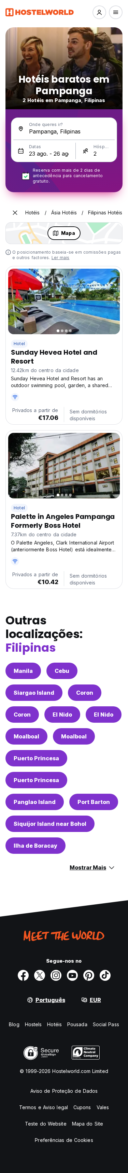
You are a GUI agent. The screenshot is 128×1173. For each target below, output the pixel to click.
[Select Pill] (99, 12)
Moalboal (26, 736)
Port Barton (93, 802)
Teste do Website (46, 1124)
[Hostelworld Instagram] (56, 975)
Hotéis (54, 1024)
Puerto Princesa (36, 758)
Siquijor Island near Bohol (50, 823)
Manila (23, 670)
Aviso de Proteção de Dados (64, 1091)
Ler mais (61, 257)
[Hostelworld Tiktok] (105, 975)
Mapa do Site (87, 1124)
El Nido (62, 714)
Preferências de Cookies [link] (64, 1140)
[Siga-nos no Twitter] (39, 975)
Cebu (62, 670)
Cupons (82, 1107)
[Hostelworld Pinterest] (88, 975)
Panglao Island (35, 802)
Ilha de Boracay (35, 845)
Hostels (33, 1024)
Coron (84, 692)
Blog (14, 1024)
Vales (103, 1107)
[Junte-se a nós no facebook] (23, 975)
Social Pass (106, 1024)
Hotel (19, 343)
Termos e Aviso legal (43, 1107)
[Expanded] (15, 212)
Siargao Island (34, 692)
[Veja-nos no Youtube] (72, 975)
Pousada (77, 1024)
